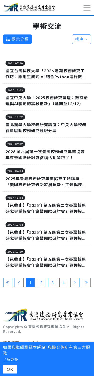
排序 (80, 39)
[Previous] (19, 282)
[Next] (74, 282)
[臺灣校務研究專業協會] (29, 7)
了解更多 (10, 359)
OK (10, 369)
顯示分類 (20, 39)
